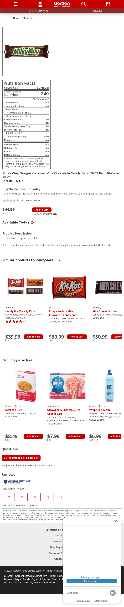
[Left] (4, 52)
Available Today (16, 222)
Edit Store (97, 10)
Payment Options (41, 579)
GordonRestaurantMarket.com (31, 575)
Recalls (26, 579)
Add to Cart (42, 209)
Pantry (28, 18)
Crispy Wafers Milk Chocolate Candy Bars (63, 311)
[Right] (49, 52)
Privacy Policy (56, 575)
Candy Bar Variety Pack (20, 309)
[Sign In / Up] (40, 4)
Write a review (33, 200)
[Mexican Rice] (25, 385)
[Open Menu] (16, 4)
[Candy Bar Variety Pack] (25, 287)
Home (16, 18)
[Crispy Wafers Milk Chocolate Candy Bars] (69, 287)
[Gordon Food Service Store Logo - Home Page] (62, 4)
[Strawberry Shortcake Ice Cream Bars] (67, 385)
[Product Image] (27, 51)
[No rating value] (11, 200)
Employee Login (12, 579)
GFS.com (8, 575)
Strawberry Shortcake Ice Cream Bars (63, 410)
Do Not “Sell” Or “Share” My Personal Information (30, 582)
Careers (56, 579)
